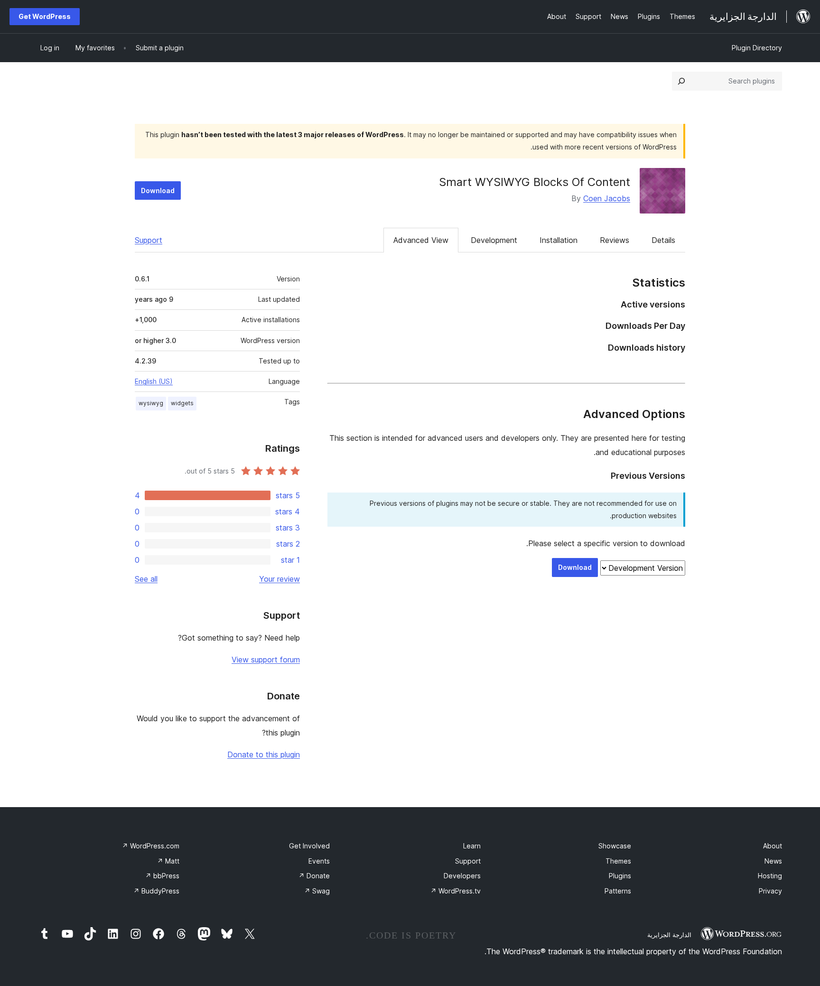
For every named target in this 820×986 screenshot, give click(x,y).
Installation (559, 240)
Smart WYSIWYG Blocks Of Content (534, 182)
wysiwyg (151, 403)
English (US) (154, 381)
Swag (317, 891)
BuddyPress (156, 891)
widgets (182, 403)
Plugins (620, 876)
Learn (472, 846)
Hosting (770, 876)
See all (146, 579)
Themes (618, 861)
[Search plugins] (681, 81)
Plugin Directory (757, 48)
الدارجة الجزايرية (669, 935)
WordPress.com (150, 846)
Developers (462, 876)
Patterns (618, 891)
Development (494, 240)
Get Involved (309, 846)
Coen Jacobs (606, 198)
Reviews (614, 240)
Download (158, 190)
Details (663, 240)
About (772, 846)
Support (148, 240)
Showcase (614, 846)
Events (319, 861)
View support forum (266, 659)
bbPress (162, 876)
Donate (314, 876)
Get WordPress (45, 16)
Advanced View (420, 240)
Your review (279, 579)
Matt (168, 861)
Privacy (770, 891)
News (773, 861)
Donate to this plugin (263, 754)
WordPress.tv (455, 891)
